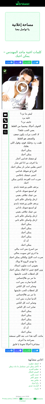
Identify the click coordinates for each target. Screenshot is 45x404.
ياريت (36, 388)
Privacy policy (7, 399)
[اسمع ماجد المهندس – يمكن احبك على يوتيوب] (22, 88)
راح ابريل (35, 383)
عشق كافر (34, 377)
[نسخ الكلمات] (5, 126)
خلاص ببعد (35, 380)
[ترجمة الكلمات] (5, 120)
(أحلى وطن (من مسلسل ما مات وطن (24, 366)
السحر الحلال (33, 372)
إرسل (17, 62)
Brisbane (40, 399)
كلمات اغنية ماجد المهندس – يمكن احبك (22, 54)
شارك (8, 62)
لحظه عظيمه (33, 363)
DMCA (15, 399)
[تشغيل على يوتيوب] (5, 115)
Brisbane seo (27, 399)
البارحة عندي (34, 386)
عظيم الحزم (34, 369)
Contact (23, 401)
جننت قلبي (34, 375)
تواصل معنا (21, 29)
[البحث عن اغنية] (5, 132)
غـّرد (34, 62)
